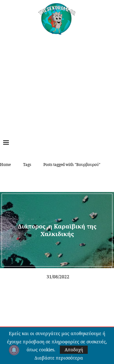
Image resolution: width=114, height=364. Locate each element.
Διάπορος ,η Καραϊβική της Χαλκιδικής (57, 229)
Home (5, 164)
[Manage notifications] (14, 350)
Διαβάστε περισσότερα (59, 358)
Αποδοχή (74, 350)
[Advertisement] (57, 82)
